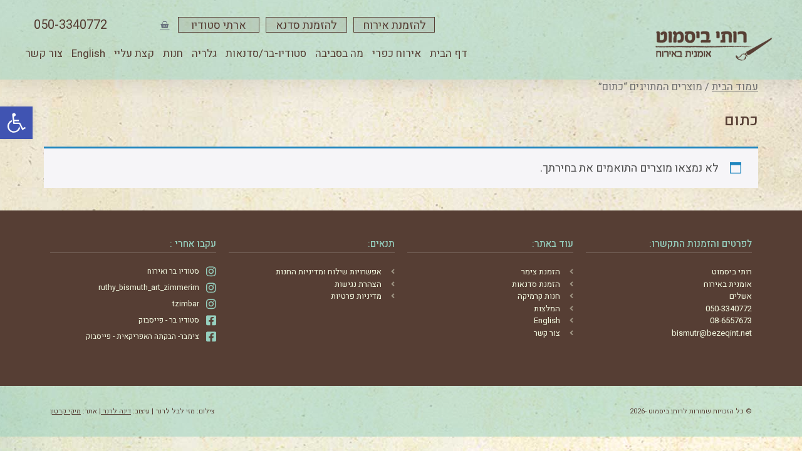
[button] (16, 122)
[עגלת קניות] (164, 25)
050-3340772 (70, 25)
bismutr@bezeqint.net (712, 333)
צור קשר (44, 53)
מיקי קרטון (65, 411)
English (88, 53)
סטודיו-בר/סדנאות (266, 53)
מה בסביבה (339, 53)
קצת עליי (134, 53)
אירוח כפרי (396, 53)
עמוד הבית (735, 87)
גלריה (204, 53)
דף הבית (448, 53)
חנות (173, 53)
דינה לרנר (116, 411)
